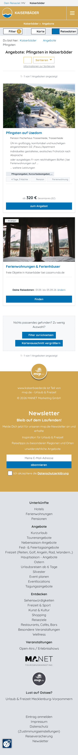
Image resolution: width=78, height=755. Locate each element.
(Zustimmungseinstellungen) (39, 731)
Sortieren (42, 60)
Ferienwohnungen (39, 514)
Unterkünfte (39, 503)
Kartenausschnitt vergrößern (40, 343)
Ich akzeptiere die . (41, 473)
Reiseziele (39, 620)
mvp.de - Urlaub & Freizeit (39, 392)
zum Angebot (39, 206)
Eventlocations (39, 581)
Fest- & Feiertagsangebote (39, 547)
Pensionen (39, 519)
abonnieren (39, 465)
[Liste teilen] (28, 60)
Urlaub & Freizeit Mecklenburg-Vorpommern (39, 699)
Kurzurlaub (39, 533)
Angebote (49, 40)
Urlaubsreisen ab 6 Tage (39, 567)
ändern (61, 289)
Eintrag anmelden (39, 717)
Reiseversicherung (39, 736)
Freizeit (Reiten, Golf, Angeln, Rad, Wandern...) (39, 552)
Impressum (39, 722)
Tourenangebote (39, 538)
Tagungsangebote (39, 586)
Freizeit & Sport (39, 605)
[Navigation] (72, 13)
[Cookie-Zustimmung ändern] (7, 743)
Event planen (39, 576)
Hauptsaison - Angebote (39, 557)
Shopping (39, 615)
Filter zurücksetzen (41, 335)
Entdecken (39, 594)
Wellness (39, 634)
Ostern (39, 562)
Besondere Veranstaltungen (39, 629)
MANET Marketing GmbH (44, 398)
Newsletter (40, 741)
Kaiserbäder (38, 3)
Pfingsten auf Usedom (24, 133)
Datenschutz (39, 726)
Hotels (39, 509)
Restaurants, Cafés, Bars (39, 625)
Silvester (39, 572)
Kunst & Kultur (39, 610)
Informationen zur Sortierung (39, 66)
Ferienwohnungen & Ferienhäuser (33, 266)
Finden (39, 299)
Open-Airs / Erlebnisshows (39, 648)
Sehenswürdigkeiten (39, 600)
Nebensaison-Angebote (39, 542)
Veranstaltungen (39, 642)
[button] (27, 13)
